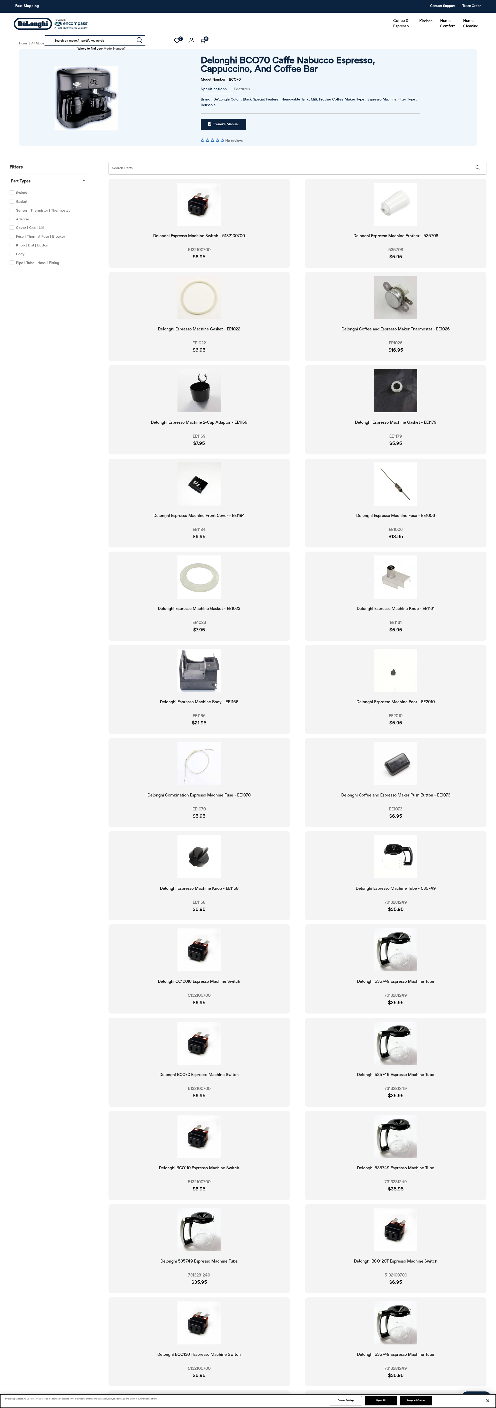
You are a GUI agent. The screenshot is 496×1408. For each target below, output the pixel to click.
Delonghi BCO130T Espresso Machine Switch (199, 1354)
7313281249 (395, 902)
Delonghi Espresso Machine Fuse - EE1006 (395, 515)
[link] (481, 1381)
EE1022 (199, 343)
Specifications (214, 88)
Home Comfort (447, 23)
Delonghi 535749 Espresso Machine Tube (395, 981)
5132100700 (199, 249)
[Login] (192, 40)
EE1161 (396, 622)
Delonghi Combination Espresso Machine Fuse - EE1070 (199, 795)
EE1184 (199, 529)
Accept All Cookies (416, 1400)
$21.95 (199, 723)
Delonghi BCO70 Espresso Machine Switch (199, 1074)
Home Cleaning (470, 23)
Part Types (20, 181)
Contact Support (442, 6)
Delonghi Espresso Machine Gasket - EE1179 (396, 422)
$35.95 (396, 909)
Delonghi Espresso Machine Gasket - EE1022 (199, 329)
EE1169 (199, 436)
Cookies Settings (346, 1400)
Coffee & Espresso (401, 23)
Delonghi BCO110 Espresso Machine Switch (199, 1168)
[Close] (487, 1400)
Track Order (471, 6)
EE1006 (396, 529)
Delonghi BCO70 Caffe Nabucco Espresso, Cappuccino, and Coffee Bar (308, 65)
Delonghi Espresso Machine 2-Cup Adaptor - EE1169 (199, 422)
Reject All (380, 1400)
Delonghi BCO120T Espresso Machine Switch (395, 1261)
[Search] (139, 41)
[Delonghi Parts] (52, 24)
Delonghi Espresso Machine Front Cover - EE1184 (199, 515)
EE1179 (395, 436)
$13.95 (396, 536)
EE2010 (395, 715)
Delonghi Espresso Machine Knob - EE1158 (199, 888)
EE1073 (395, 809)
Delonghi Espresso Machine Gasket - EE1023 (199, 608)
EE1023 (199, 622)
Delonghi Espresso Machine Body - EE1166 (199, 701)
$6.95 (199, 256)
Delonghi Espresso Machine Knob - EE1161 (396, 608)
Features (242, 88)
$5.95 (395, 443)
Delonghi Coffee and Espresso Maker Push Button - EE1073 (395, 795)
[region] (248, 1401)
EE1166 (199, 715)
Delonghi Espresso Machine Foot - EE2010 (396, 701)
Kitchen (425, 21)
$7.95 (199, 443)
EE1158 (199, 902)
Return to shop (392, 358)
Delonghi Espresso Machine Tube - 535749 (396, 888)
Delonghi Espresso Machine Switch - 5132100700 (199, 235)
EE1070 (199, 809)
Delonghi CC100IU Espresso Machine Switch (199, 981)
